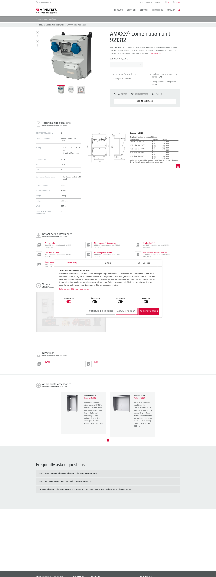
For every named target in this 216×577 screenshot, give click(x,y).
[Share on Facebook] (37, 32)
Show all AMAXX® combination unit (73, 25)
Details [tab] (108, 263)
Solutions (131, 10)
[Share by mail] (37, 41)
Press (141, 2)
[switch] (94, 301)
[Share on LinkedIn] (37, 36)
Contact (158, 2)
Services (144, 10)
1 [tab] (108, 440)
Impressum (84, 289)
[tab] (61, 90)
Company (170, 10)
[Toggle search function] (179, 10)
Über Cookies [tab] (144, 263)
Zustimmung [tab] (72, 263)
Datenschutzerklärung (68, 289)
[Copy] (37, 45)
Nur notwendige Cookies (100, 311)
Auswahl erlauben (126, 311)
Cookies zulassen (149, 311)
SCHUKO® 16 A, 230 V (119, 59)
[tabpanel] (71, 56)
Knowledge (157, 10)
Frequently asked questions (46, 19)
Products (118, 10)
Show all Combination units (49, 25)
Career (149, 2)
